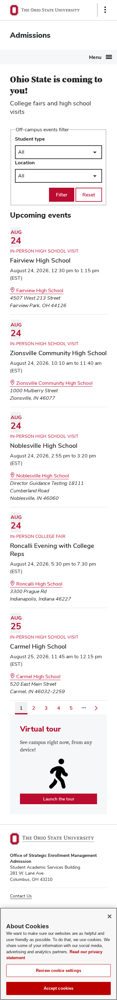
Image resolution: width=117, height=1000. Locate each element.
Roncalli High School (38, 584)
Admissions (30, 35)
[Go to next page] (96, 708)
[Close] (109, 916)
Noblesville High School (42, 475)
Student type (30, 139)
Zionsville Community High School (54, 383)
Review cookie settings (58, 970)
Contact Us (21, 896)
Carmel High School (38, 676)
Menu (95, 57)
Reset (88, 194)
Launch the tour (62, 800)
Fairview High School (39, 290)
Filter (61, 194)
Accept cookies (59, 988)
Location (25, 162)
